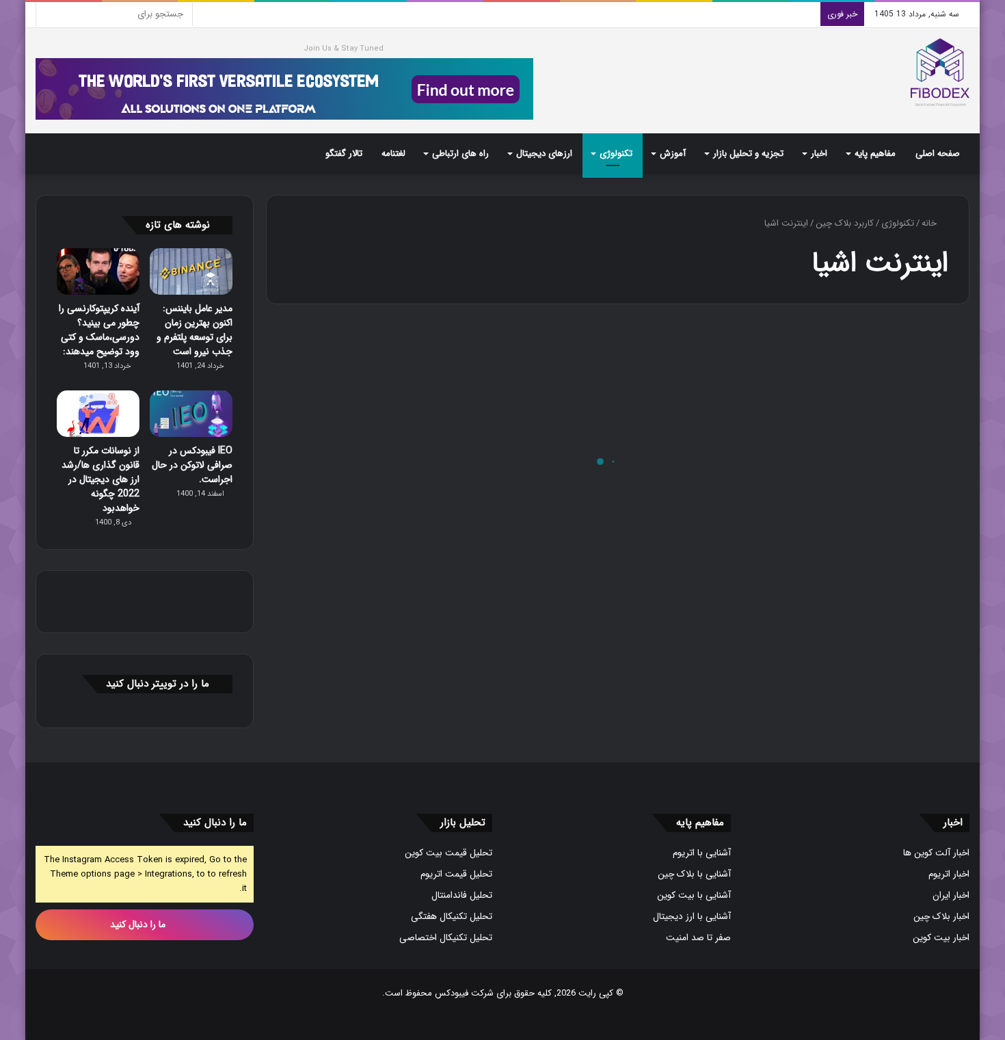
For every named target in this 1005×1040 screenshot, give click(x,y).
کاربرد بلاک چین (845, 223)
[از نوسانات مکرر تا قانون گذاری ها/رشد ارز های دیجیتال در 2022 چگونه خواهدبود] (98, 413)
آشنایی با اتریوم (702, 853)
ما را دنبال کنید (139, 924)
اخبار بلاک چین (941, 916)
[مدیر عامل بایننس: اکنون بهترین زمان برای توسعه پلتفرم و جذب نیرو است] (191, 271)
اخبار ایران (951, 895)
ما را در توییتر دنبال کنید (157, 684)
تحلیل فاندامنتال (461, 895)
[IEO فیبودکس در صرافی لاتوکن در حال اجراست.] (191, 413)
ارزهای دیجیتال (544, 153)
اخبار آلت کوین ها (936, 853)
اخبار (819, 153)
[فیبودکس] (940, 72)
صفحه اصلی (937, 153)
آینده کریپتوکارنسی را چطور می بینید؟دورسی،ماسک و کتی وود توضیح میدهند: (99, 330)
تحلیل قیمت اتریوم (456, 874)
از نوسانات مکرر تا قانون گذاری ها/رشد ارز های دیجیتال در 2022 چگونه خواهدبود (100, 479)
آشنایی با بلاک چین (694, 874)
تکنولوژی (616, 153)
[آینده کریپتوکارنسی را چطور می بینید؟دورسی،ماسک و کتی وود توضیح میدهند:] (98, 271)
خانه (930, 223)
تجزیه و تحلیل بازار (748, 153)
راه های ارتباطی (460, 153)
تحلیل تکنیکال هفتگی (451, 916)
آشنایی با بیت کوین (694, 895)
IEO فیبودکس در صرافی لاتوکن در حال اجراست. (192, 465)
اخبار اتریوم (948, 874)
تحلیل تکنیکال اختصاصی (445, 938)
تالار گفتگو (343, 153)
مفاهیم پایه (875, 153)
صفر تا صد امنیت (698, 938)
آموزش (673, 153)
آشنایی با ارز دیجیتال (692, 916)
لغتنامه (393, 153)
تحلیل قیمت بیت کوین (448, 853)
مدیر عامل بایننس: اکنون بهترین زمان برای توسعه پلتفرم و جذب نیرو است (194, 330)
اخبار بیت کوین (941, 938)
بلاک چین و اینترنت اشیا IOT (853, 506)
